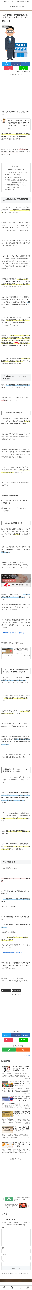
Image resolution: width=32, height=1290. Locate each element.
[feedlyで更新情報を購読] (9, 1050)
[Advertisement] (16, 92)
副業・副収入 (17, 990)
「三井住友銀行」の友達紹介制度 (14, 169)
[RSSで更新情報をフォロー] (23, 1050)
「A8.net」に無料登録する (14, 177)
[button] (28, 599)
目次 (13, 166)
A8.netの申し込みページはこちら (13, 633)
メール (4, 1254)
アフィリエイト (7, 990)
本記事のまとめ (9, 189)
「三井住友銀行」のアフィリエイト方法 (16, 172)
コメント (4, 1227)
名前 (3, 1248)
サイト (3, 1261)
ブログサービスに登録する (14, 175)
